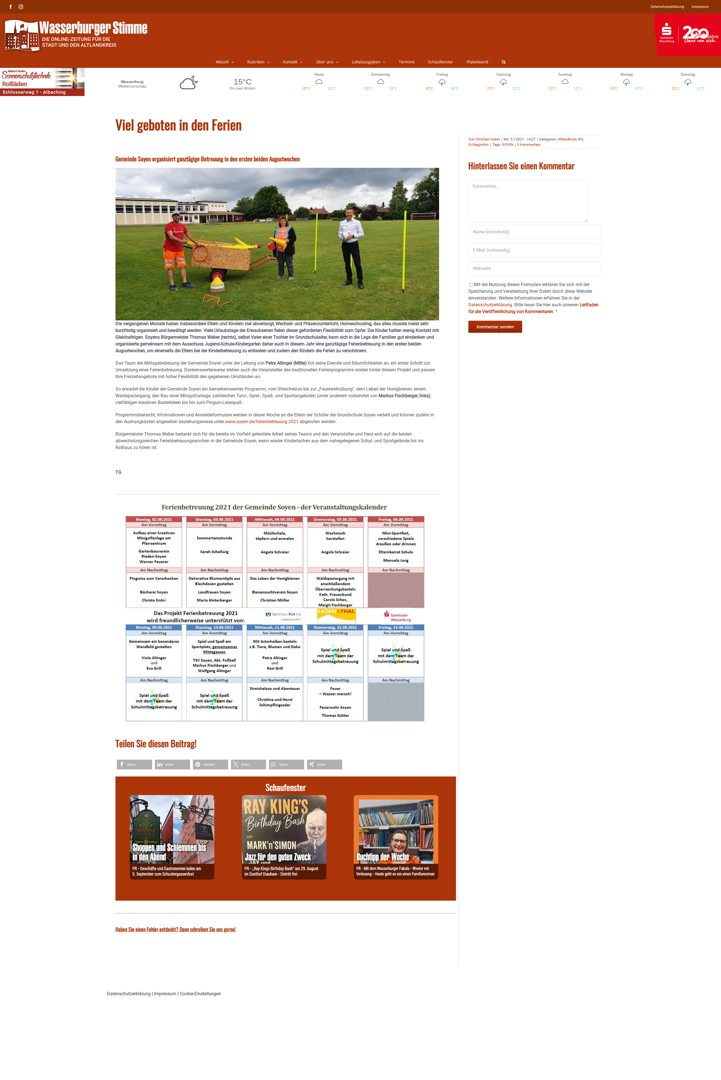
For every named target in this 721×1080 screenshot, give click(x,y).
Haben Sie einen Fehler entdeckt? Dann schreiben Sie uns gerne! (175, 929)
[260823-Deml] (172, 798)
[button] (503, 62)
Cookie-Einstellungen (200, 993)
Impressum (165, 993)
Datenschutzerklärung (129, 993)
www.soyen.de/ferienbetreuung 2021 (262, 421)
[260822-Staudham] (284, 798)
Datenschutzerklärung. (490, 304)
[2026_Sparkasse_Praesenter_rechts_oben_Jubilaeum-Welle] (687, 16)
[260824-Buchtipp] (396, 798)
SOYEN (507, 144)
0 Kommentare (528, 144)
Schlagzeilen (478, 144)
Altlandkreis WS (570, 139)
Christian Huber (487, 139)
